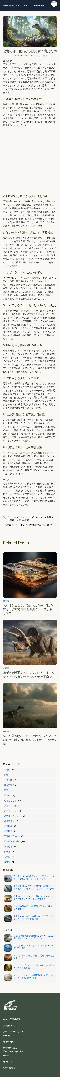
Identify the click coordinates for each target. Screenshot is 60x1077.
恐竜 (6, 790)
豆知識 (44, 56)
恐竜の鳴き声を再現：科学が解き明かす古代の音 (28, 525)
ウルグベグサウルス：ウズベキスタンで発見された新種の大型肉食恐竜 (31, 519)
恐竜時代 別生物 (11, 836)
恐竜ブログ (9, 821)
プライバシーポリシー (13, 1031)
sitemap (6, 1035)
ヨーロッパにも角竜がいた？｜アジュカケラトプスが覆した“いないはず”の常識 (34, 877)
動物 (6, 775)
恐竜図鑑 (8, 826)
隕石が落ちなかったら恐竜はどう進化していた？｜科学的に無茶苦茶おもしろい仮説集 (30, 740)
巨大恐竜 (8, 785)
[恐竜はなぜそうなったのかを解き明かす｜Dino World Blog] (10, 1012)
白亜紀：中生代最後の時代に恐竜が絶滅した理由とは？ (34, 956)
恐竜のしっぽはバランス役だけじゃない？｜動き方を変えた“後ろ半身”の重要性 (34, 897)
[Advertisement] (30, 161)
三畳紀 (7, 770)
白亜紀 (7, 851)
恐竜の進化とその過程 (13, 1051)
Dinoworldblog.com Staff (26, 56)
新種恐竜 (8, 846)
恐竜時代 (8, 831)
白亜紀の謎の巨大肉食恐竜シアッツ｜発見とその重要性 (34, 907)
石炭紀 (7, 857)
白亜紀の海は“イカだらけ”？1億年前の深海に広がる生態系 (34, 946)
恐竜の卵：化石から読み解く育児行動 (30, 51)
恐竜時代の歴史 (10, 1048)
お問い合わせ (9, 1067)
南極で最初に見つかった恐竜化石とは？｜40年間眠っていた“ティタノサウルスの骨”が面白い (35, 888)
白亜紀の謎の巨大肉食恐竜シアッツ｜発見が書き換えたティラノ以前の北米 (34, 936)
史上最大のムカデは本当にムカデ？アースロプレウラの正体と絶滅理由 (34, 917)
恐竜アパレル (10, 806)
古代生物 (8, 780)
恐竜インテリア (11, 811)
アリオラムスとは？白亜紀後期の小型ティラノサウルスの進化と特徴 (34, 976)
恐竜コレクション (12, 816)
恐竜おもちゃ (10, 800)
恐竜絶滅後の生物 (12, 841)
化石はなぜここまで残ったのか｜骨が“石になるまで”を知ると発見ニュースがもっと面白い (29, 609)
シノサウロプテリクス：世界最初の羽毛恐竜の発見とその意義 (34, 966)
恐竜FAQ (8, 795)
